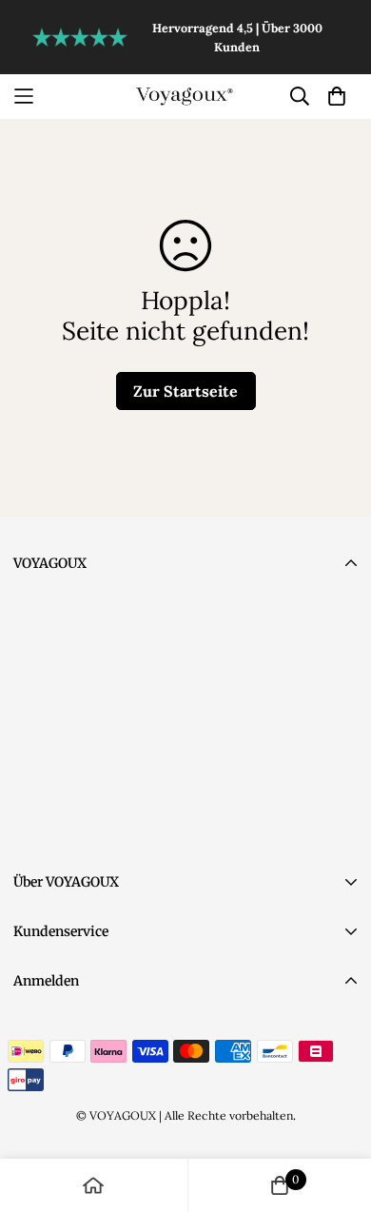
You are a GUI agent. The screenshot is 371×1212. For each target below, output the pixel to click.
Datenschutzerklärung (81, 1029)
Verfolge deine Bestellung (93, 1109)
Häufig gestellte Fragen (86, 1135)
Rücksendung (55, 1002)
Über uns (41, 953)
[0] (279, 1185)
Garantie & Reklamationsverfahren (121, 1082)
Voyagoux (66, 605)
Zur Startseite (185, 391)
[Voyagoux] (185, 96)
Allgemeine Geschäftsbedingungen (122, 1056)
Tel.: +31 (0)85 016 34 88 (110, 685)
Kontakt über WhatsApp (111, 797)
